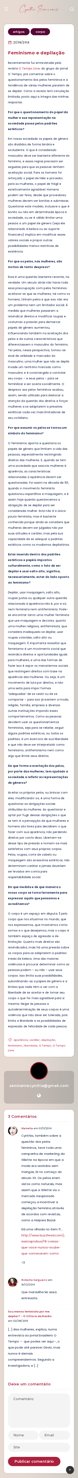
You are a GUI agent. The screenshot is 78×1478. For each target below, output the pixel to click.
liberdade (30, 1045)
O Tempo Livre (29, 68)
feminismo (15, 1045)
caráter (34, 1040)
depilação (48, 1040)
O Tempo (45, 1045)
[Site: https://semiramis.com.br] (39, 1096)
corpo (40, 32)
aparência (21, 1040)
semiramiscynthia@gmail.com (39, 1086)
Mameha (27, 1128)
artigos (19, 32)
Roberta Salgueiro (34, 1279)
